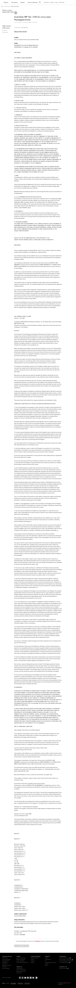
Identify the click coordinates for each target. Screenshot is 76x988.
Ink (45, 960)
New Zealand (13, 983)
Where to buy (19, 972)
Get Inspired (14, 2)
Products (6, 2)
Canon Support (7, 6)
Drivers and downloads (21, 958)
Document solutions (35, 958)
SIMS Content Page (15, 6)
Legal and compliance (6, 965)
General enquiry (20, 968)
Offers (46, 965)
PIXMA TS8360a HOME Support (6, 27)
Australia (7, 983)
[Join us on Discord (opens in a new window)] (33, 978)
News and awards (5, 968)
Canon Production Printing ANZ (65, 959)
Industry (32, 959)
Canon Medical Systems (64, 962)
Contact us (52, 2)
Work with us (4, 963)
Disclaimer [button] (37, 941)
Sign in (56, 2)
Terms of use (27, 983)
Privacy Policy (20, 983)
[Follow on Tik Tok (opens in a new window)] (22, 978)
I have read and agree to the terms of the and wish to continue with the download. (37, 941)
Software (32, 962)
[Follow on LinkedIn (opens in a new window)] (30, 978)
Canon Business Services (64, 958)
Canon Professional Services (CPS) (66, 960)
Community (4, 966)
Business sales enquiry (21, 971)
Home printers (48, 959)
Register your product (21, 959)
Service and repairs (20, 960)
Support (22, 2)
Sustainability (5, 962)
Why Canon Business (6, 959)
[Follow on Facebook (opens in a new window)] (28, 978)
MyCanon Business (63, 968)
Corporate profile (5, 960)
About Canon (4, 958)
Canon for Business (33, 2)
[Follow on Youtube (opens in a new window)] (25, 978)
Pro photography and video (50, 962)
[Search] (40, 2)
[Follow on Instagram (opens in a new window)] (20, 978)
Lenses (46, 958)
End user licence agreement (22, 962)
